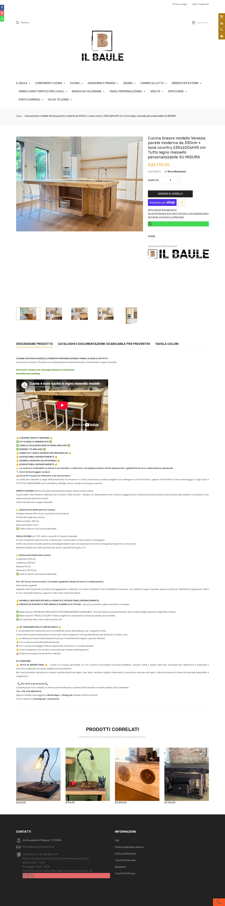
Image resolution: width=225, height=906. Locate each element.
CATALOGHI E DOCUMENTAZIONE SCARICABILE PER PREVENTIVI (104, 344)
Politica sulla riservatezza (129, 847)
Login (194, 4)
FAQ (117, 840)
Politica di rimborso (125, 853)
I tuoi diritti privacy (125, 873)
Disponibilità (154, 171)
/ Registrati (203, 4)
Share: (152, 236)
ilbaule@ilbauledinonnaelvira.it (38, 846)
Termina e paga (179, 4)
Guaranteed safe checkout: (162, 246)
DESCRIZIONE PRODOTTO (34, 344)
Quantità (153, 180)
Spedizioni (120, 867)
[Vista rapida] (43, 784)
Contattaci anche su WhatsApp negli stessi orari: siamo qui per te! (57, 870)
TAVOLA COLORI (167, 344)
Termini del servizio (125, 860)
